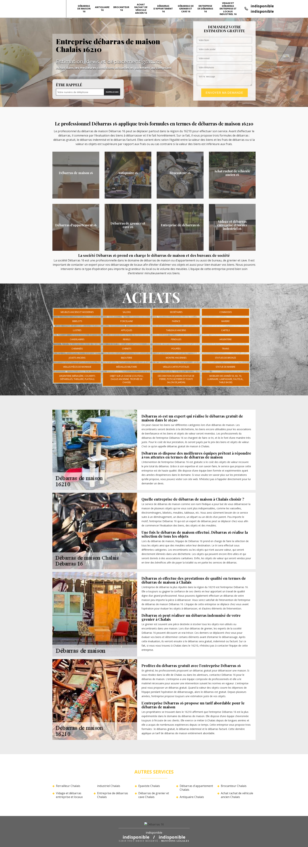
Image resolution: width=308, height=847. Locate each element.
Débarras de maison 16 (84, 8)
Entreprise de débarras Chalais (112, 795)
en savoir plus (76, 197)
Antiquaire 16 (102, 9)
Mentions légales (175, 841)
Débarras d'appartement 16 (163, 8)
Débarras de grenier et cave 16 (186, 8)
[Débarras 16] (154, 825)
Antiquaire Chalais (192, 797)
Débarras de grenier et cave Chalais (153, 795)
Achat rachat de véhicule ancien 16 (140, 8)
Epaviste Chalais (149, 786)
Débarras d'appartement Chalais (196, 788)
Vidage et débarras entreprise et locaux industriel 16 (228, 8)
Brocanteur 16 (121, 9)
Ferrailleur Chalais (68, 786)
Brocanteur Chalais (234, 786)
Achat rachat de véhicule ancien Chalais (237, 795)
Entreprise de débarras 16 (205, 8)
